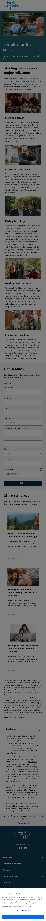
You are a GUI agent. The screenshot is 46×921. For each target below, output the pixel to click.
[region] (23, 904)
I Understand (23, 917)
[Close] (43, 890)
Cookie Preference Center (23, 910)
